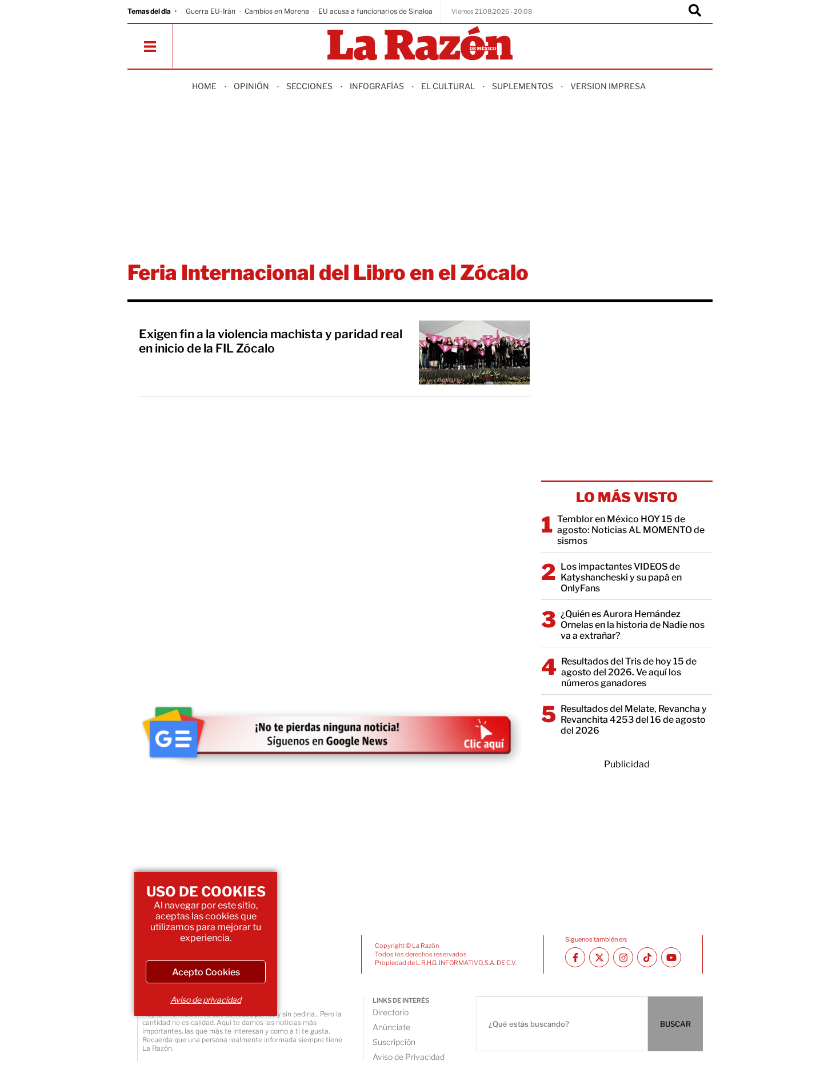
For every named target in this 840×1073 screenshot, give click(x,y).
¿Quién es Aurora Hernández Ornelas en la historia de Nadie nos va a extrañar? (633, 624)
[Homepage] (420, 44)
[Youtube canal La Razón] (671, 957)
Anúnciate (391, 1027)
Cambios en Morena (277, 11)
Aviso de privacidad (205, 999)
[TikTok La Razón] (647, 957)
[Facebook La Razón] (575, 957)
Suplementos (522, 86)
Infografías (377, 86)
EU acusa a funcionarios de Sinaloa (375, 11)
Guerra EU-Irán (210, 11)
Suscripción (394, 1042)
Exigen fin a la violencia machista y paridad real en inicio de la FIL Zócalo (270, 341)
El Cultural (448, 86)
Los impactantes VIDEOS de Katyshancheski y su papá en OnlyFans (621, 577)
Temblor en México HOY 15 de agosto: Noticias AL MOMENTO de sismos (631, 530)
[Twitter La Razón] (599, 957)
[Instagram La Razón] (623, 957)
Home (204, 86)
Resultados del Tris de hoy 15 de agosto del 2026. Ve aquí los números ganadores (629, 672)
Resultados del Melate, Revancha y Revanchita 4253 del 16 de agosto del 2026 (634, 719)
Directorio (391, 1012)
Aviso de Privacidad (409, 1057)
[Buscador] (695, 11)
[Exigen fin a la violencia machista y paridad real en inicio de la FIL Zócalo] (474, 353)
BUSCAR (675, 1023)
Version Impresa (608, 86)
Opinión (251, 86)
